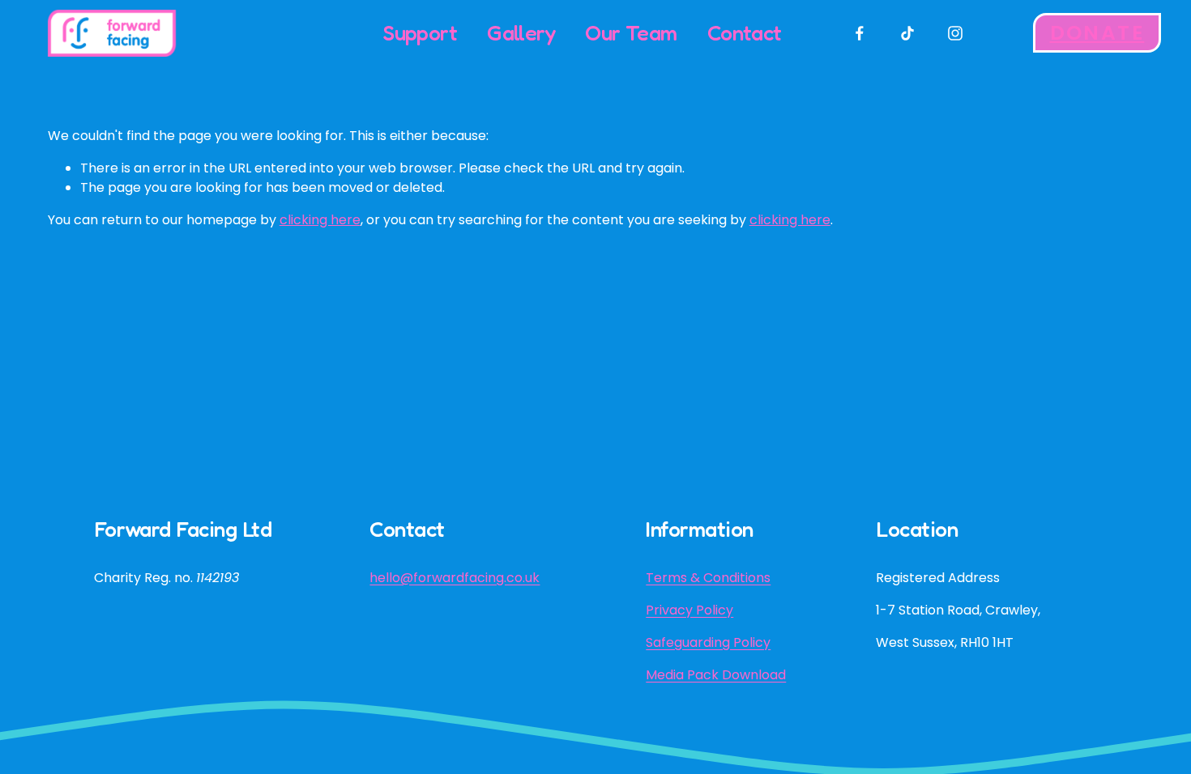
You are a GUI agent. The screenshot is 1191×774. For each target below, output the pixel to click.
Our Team (631, 32)
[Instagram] (955, 33)
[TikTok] (907, 33)
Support (420, 32)
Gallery (521, 32)
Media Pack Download (716, 675)
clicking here (320, 220)
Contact (744, 32)
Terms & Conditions (708, 577)
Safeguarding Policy (708, 642)
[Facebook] (860, 33)
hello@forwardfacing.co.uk (454, 577)
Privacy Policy (689, 610)
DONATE (1097, 33)
